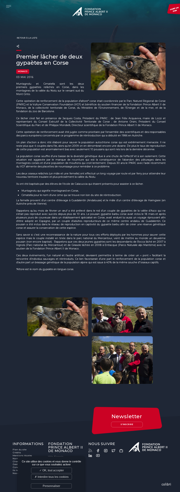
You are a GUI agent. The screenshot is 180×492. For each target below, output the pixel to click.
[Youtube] (99, 455)
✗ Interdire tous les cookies (52, 476)
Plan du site (20, 449)
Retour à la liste (26, 38)
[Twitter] (115, 450)
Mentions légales (22, 455)
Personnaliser (51, 485)
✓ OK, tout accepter (51, 470)
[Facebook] (99, 450)
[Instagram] (107, 450)
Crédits (17, 452)
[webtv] (122, 450)
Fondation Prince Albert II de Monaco (90, 12)
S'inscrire (127, 424)
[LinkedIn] (91, 455)
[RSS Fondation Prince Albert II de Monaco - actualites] (91, 450)
